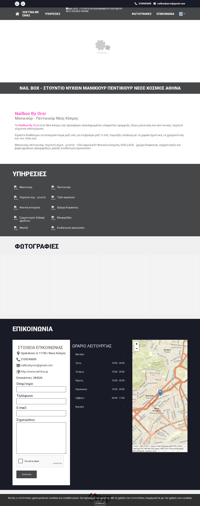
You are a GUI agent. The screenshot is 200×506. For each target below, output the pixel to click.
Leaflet (135, 446)
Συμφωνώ (100, 503)
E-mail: (21, 408)
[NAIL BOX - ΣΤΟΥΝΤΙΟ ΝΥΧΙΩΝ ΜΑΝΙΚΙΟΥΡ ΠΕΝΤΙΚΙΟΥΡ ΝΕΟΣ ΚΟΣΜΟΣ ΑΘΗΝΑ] (17, 3)
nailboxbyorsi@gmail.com (37, 365)
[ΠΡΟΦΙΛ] (17, 13)
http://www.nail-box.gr (34, 371)
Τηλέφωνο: (24, 396)
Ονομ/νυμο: (24, 384)
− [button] (137, 349)
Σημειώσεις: (25, 420)
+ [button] (137, 344)
